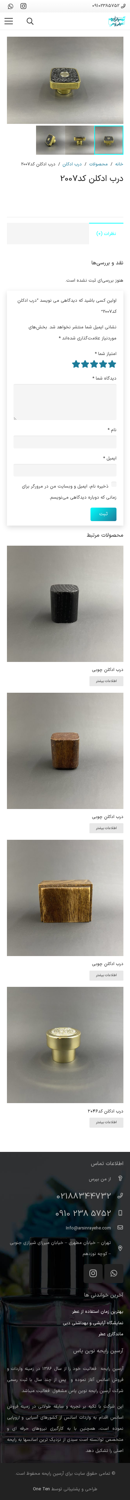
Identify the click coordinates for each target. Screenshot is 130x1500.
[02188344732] (117, 1196)
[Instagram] (23, 6)
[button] (30, 21)
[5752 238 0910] (117, 1213)
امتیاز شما (105, 354)
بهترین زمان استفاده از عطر (97, 1311)
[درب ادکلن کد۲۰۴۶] (65, 992)
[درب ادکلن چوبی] (65, 551)
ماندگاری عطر (110, 1334)
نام (111, 430)
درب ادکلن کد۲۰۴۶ (105, 1111)
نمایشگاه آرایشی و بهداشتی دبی (93, 1323)
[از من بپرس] (117, 1179)
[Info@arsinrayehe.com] (117, 1228)
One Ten (41, 1489)
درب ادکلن (72, 164)
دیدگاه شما (104, 378)
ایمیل (109, 458)
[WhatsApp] (11, 6)
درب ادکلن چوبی (107, 669)
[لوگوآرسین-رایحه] (116, 21)
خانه (119, 164)
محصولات (98, 164)
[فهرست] (9, 21)
